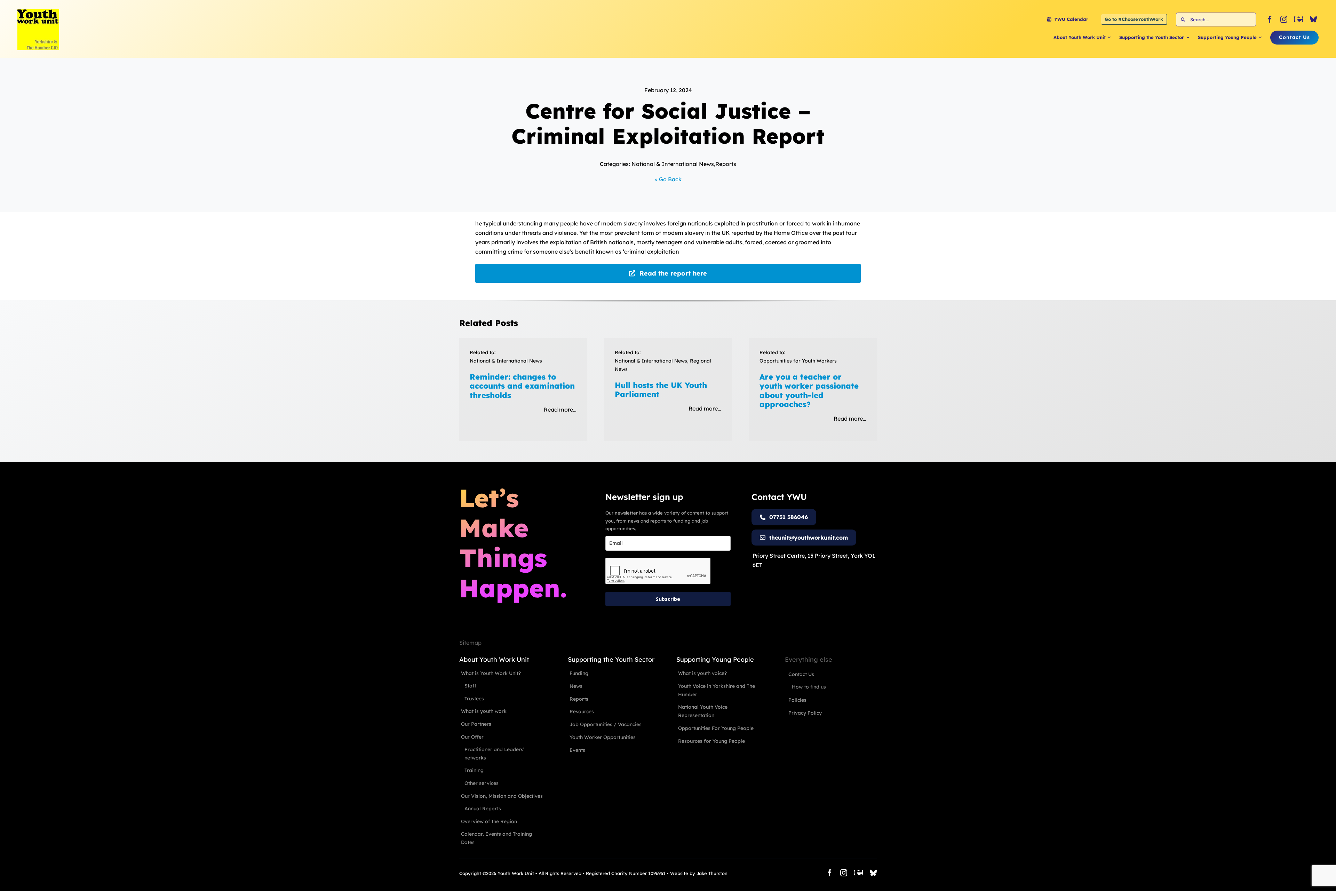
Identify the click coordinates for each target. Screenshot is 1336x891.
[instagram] (1283, 19)
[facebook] (1269, 19)
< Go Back (668, 179)
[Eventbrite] (1298, 19)
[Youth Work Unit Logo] (38, 11)
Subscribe (668, 599)
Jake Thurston (712, 873)
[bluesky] (1313, 19)
